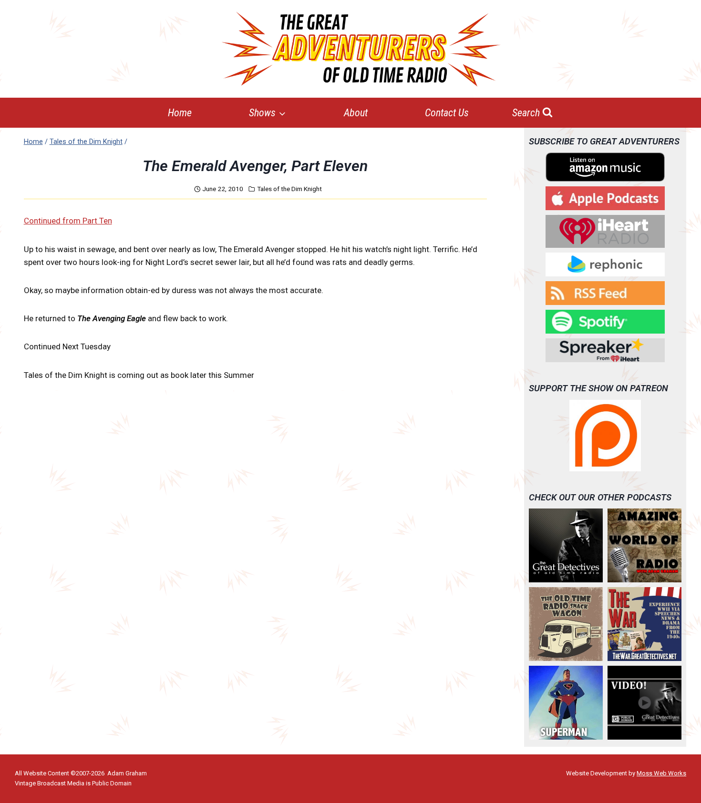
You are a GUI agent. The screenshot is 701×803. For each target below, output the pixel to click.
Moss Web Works (661, 773)
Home (180, 113)
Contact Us (447, 113)
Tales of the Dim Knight (289, 189)
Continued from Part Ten (68, 220)
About (356, 113)
